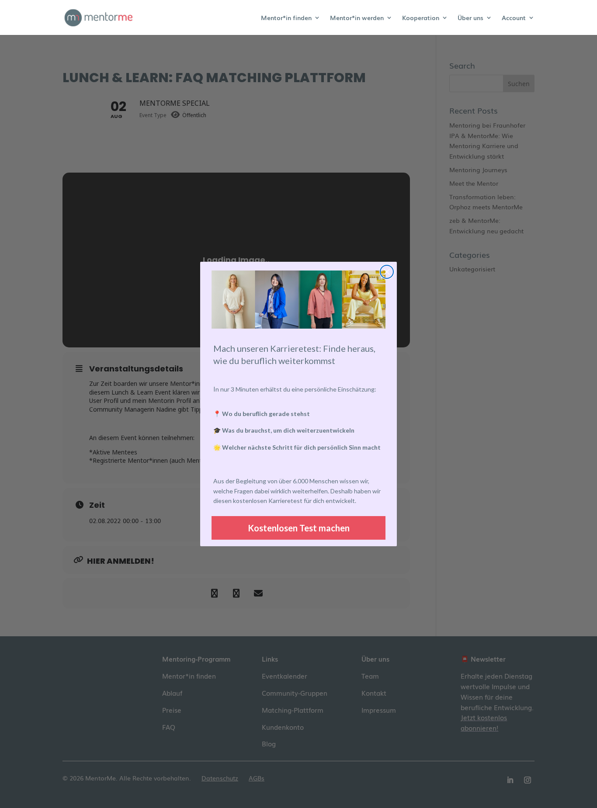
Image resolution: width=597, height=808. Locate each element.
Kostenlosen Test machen (299, 528)
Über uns (470, 18)
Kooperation (420, 18)
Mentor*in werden (357, 18)
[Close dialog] (386, 271)
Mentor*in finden (286, 18)
